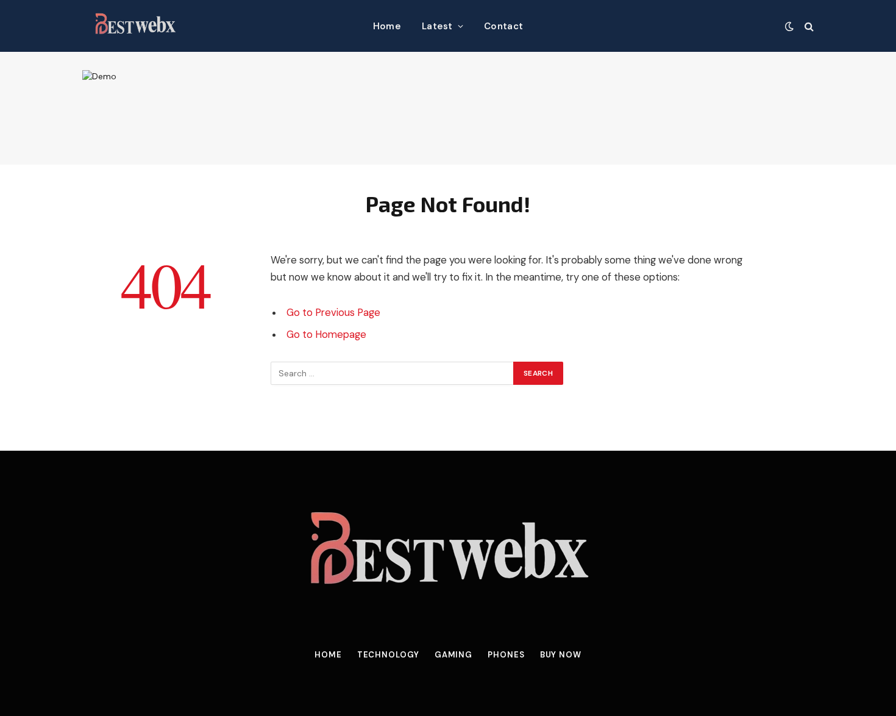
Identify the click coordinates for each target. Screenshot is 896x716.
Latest (437, 26)
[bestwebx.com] (135, 26)
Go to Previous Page (333, 312)
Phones (506, 655)
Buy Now (560, 655)
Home (387, 26)
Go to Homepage (326, 334)
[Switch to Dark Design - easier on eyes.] (789, 26)
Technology (388, 655)
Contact (503, 26)
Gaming (453, 655)
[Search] (808, 26)
